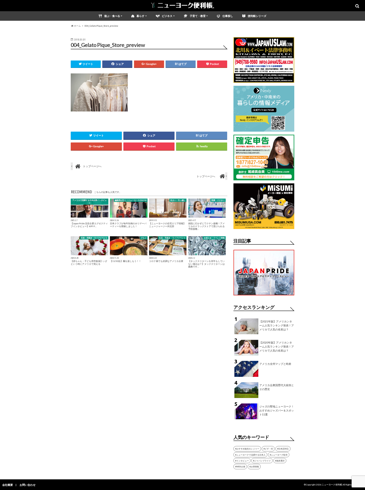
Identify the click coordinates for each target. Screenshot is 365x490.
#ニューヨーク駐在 (279, 454)
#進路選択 (280, 460)
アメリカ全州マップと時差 (275, 363)
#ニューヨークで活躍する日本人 (250, 454)
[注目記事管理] (263, 296)
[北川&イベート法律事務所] (263, 80)
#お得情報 (254, 466)
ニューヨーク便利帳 (332, 484)
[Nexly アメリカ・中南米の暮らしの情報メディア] (263, 129)
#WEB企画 (240, 466)
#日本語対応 (283, 448)
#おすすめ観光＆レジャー (247, 448)
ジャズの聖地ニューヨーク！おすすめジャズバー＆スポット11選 (276, 410)
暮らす (140, 16)
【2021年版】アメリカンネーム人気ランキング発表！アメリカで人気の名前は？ (276, 325)
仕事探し (227, 16)
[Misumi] (263, 226)
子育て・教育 (198, 16)
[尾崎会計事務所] (263, 178)
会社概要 (7, 484)
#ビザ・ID (268, 448)
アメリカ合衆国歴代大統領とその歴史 (276, 387)
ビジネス (167, 16)
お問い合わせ (28, 484)
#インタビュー (242, 460)
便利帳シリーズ (257, 16)
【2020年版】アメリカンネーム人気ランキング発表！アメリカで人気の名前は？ (276, 346)
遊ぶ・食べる (112, 16)
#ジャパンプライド (262, 460)
